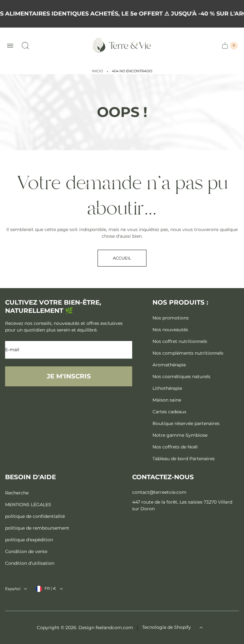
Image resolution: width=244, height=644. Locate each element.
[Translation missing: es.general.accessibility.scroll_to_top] (201, 627)
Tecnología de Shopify (166, 627)
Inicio (97, 71)
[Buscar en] (25, 46)
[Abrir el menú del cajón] (10, 46)
